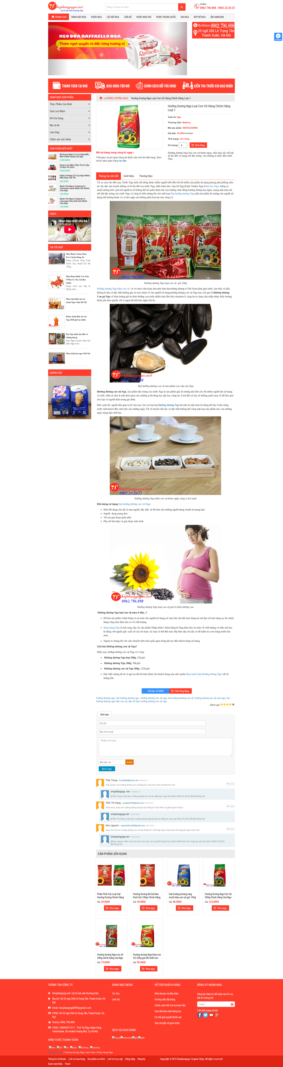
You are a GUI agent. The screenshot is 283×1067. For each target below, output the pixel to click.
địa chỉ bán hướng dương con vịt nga (148, 701)
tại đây (123, 160)
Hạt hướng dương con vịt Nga (134, 504)
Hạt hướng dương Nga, (183, 193)
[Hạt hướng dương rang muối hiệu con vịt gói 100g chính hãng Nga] (183, 875)
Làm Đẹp (54, 132)
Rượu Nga (96, 16)
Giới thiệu (129, 176)
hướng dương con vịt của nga (210, 698)
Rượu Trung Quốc (166, 16)
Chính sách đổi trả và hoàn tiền (170, 1005)
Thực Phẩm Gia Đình (61, 104)
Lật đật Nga (113, 16)
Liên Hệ (116, 999)
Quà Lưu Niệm (57, 111)
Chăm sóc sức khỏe (60, 139)
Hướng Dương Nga (116, 98)
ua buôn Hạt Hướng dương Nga (205, 674)
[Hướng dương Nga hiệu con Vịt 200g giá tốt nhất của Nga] (147, 935)
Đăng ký (141, 1058)
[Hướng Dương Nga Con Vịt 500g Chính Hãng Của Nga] (219, 875)
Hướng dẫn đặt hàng (165, 999)
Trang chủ (60, 16)
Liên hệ (128, 16)
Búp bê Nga (200, 16)
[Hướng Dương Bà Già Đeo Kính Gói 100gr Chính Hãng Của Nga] (147, 875)
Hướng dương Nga (168, 405)
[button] (58, 48)
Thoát (67, 1063)
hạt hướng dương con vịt (180, 698)
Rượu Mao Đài (143, 16)
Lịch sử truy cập (115, 1058)
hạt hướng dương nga (127, 698)
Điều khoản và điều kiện (166, 993)
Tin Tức (116, 993)
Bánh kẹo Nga (78, 16)
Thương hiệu (145, 176)
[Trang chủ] (101, 98)
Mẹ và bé (54, 125)
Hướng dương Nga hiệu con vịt (113, 288)
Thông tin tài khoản (57, 1058)
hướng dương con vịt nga (154, 698)
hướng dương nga (105, 698)
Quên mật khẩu (55, 1063)
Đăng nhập (130, 1058)
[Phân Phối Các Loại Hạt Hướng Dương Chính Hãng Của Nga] (111, 875)
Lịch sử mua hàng (76, 1058)
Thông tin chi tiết (108, 176)
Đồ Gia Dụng (56, 118)
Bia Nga (185, 16)
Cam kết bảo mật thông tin (168, 1011)
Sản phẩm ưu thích (96, 1058)
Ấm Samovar (217, 16)
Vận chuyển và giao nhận (167, 1023)
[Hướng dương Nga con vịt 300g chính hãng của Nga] (111, 935)
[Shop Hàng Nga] (65, 6)
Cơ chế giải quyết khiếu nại (168, 1017)
